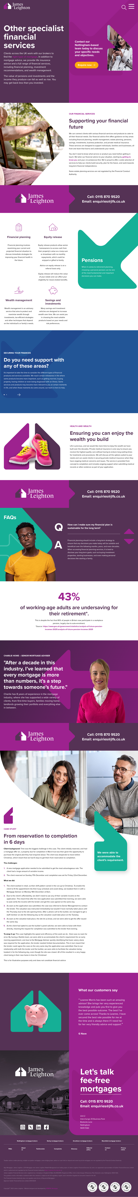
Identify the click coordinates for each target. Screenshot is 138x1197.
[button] (4, 395)
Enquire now (85, 65)
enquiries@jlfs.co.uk (109, 201)
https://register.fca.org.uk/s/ (52, 1170)
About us (23, 1149)
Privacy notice (123, 1149)
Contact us (107, 1149)
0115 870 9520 (107, 196)
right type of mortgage (24, 56)
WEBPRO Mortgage (52, 1188)
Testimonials (40, 1149)
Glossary (74, 1149)
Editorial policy (89, 1149)
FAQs (10, 1149)
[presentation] (18, 394)
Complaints (58, 1149)
